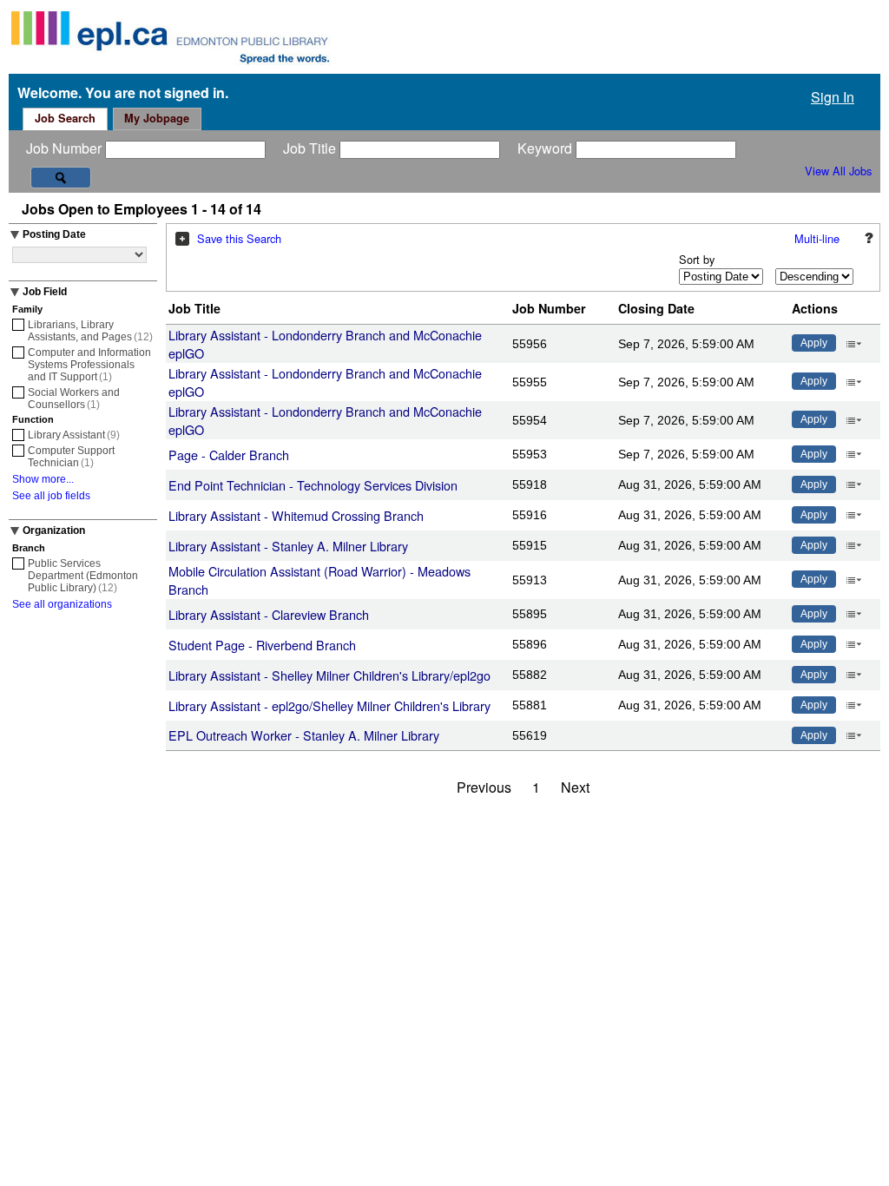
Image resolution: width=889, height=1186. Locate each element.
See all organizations (62, 604)
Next (575, 787)
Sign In (832, 97)
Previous (484, 787)
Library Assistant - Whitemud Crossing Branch (296, 515)
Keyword (546, 148)
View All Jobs (838, 170)
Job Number (65, 148)
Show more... (43, 479)
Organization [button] (54, 530)
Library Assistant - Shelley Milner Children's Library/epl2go (329, 675)
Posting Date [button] (54, 234)
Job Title (311, 148)
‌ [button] (853, 342)
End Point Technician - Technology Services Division (313, 485)
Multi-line (817, 238)
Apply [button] (813, 343)
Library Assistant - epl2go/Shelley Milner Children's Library (329, 705)
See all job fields (51, 496)
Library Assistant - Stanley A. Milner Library (288, 546)
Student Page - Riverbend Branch (262, 645)
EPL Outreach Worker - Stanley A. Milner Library (303, 735)
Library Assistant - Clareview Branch (268, 614)
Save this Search (239, 238)
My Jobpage (156, 118)
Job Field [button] (45, 292)
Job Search (65, 118)
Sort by (696, 259)
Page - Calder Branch (228, 454)
